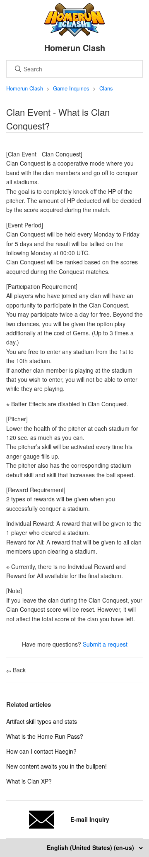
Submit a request (105, 644)
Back (18, 670)
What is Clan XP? (29, 781)
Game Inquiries (71, 88)
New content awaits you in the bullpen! (56, 766)
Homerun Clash (24, 88)
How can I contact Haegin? (41, 751)
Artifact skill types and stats (41, 721)
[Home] (74, 34)
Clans (106, 88)
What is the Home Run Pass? (44, 736)
